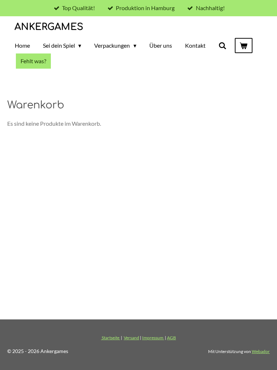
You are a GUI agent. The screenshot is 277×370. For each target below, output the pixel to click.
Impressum (153, 337)
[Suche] (222, 45)
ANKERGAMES (48, 27)
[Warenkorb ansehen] (243, 45)
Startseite (110, 337)
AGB (171, 337)
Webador (261, 351)
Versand (131, 337)
